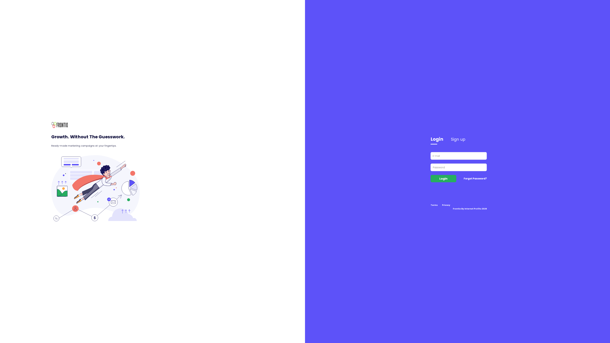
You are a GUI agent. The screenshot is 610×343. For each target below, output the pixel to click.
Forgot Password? (475, 178)
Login (437, 139)
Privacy (446, 205)
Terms (434, 205)
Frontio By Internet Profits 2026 (470, 208)
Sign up (458, 139)
